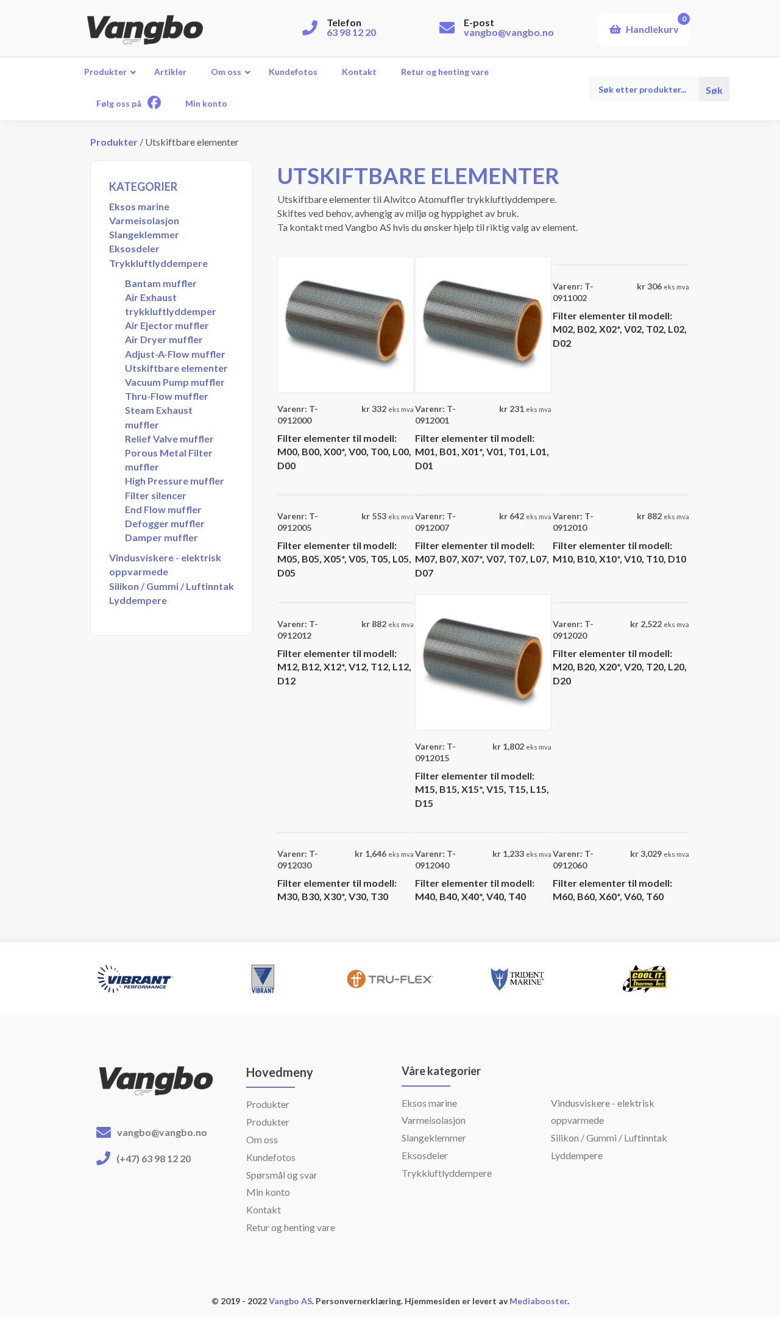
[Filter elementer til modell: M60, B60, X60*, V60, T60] (621, 831)
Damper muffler (161, 537)
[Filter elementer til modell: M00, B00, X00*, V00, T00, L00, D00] (345, 323)
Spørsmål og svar (281, 1174)
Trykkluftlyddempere (158, 263)
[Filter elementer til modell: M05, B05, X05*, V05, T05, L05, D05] (345, 493)
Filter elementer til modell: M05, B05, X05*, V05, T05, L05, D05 (344, 558)
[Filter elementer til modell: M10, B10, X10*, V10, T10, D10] (621, 493)
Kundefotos (271, 1157)
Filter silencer (155, 495)
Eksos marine (139, 206)
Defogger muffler (165, 523)
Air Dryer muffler (164, 339)
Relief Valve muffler (169, 438)
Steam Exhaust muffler (159, 417)
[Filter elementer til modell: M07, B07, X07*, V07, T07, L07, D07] (483, 493)
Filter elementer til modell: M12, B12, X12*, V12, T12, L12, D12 (344, 666)
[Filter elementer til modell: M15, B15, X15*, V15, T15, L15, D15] (483, 661)
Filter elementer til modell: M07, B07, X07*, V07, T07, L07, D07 (482, 558)
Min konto (268, 1192)
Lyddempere (138, 600)
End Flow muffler (163, 509)
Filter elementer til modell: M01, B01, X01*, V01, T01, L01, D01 (482, 451)
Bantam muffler (161, 283)
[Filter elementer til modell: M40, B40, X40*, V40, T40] (483, 831)
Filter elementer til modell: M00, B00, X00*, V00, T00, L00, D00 (344, 451)
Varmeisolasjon (144, 220)
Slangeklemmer (144, 234)
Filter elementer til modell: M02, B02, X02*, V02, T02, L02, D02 (620, 329)
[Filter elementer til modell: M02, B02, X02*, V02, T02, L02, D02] (621, 263)
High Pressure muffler (174, 480)
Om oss (262, 1139)
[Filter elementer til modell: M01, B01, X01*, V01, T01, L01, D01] (483, 323)
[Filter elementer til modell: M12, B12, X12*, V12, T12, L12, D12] (345, 601)
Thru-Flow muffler (166, 396)
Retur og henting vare (290, 1227)
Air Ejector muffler (167, 325)
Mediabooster (538, 1301)
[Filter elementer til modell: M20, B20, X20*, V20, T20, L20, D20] (621, 601)
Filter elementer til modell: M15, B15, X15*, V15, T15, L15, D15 (482, 789)
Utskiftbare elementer (176, 368)
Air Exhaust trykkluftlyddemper (170, 304)
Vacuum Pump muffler (175, 382)
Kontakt (263, 1209)
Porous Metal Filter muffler (169, 459)
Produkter (114, 141)
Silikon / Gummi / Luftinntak (171, 586)
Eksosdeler (134, 248)
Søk (714, 89)
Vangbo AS (289, 1301)
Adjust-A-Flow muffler (175, 354)
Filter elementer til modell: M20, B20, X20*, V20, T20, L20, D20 (620, 666)
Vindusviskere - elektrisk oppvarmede (165, 564)
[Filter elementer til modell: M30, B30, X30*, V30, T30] (345, 831)
